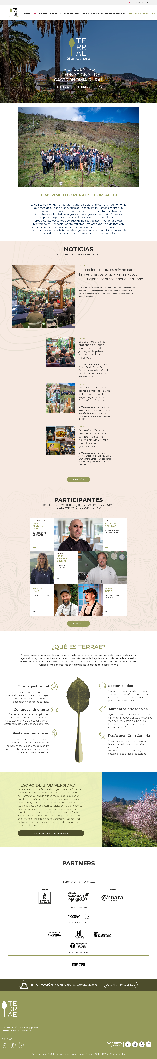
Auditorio (135, 2)
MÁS (34, 546)
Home (27, 14)
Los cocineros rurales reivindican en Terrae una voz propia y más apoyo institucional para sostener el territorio (110, 274)
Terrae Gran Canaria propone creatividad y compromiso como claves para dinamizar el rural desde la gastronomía (93, 438)
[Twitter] (21, 1045)
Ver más (78, 479)
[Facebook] (13, 1045)
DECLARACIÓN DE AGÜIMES (141, 14)
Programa (55, 14)
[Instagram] (4, 1045)
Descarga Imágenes (115, 14)
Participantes (72, 14)
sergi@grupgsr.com (29, 1028)
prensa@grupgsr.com (82, 984)
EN (147, 2)
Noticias (87, 14)
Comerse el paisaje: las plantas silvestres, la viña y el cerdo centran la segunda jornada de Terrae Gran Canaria (94, 394)
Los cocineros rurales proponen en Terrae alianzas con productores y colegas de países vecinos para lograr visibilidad (94, 349)
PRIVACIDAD (107, 1054)
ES (143, 2)
